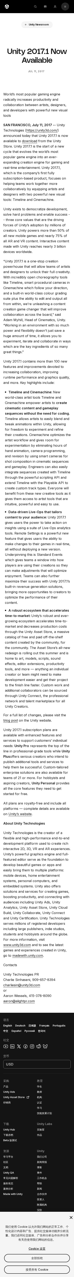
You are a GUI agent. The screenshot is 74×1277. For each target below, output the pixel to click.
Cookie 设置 (37, 1248)
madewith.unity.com (27, 955)
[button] (37, 24)
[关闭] (71, 1217)
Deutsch (20, 1025)
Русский (29, 1030)
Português (59, 1025)
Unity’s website (20, 814)
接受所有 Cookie (37, 1269)
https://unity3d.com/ (42, 130)
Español (16, 1030)
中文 (5, 1030)
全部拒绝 (37, 1258)
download (29, 141)
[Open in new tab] (27, 1097)
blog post (10, 720)
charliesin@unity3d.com (21, 985)
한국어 (41, 1030)
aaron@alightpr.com (19, 1001)
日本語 (32, 1025)
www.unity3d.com (17, 945)
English (7, 1025)
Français (44, 1025)
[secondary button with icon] (65, 6)
